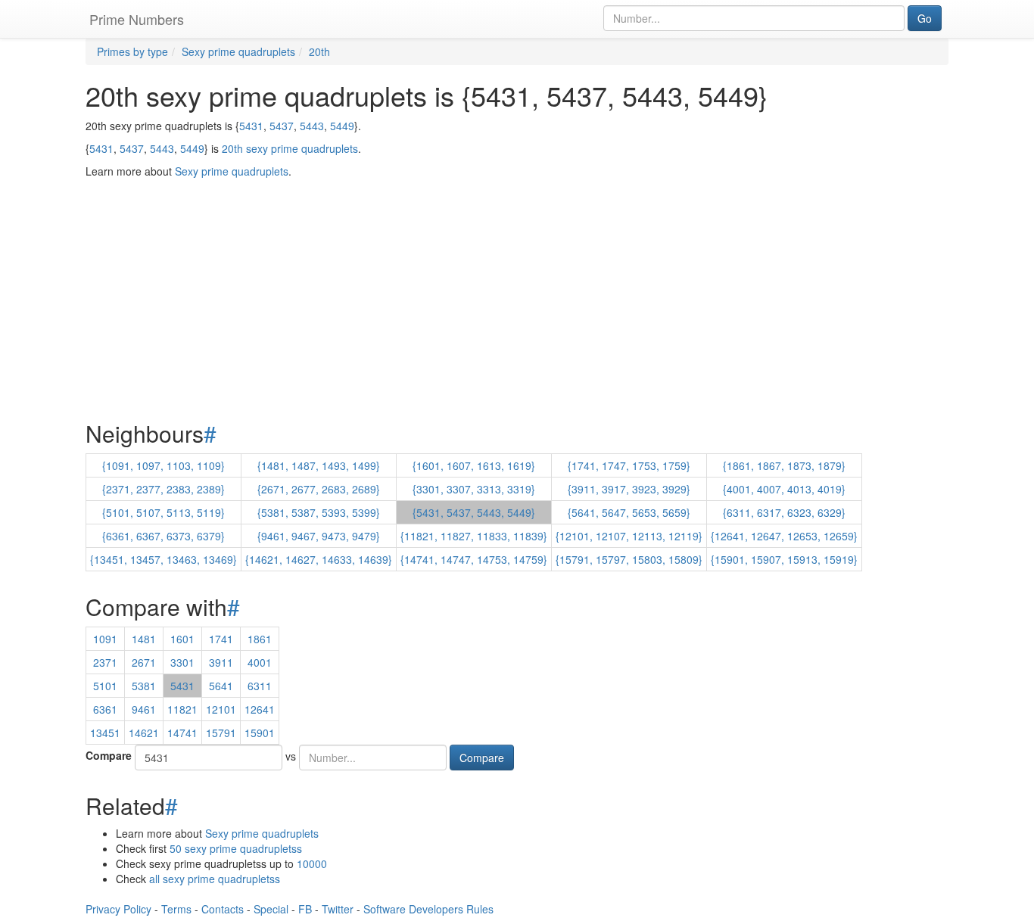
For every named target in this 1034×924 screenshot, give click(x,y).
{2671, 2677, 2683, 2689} (318, 488)
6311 (260, 685)
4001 (260, 662)
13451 (105, 732)
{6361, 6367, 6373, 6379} (163, 535)
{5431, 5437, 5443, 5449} (474, 512)
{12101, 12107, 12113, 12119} (629, 535)
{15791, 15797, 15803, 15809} (629, 559)
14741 (182, 732)
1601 (182, 638)
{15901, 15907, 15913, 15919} (784, 559)
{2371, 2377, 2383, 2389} (163, 488)
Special (271, 908)
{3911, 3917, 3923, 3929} (629, 488)
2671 (144, 662)
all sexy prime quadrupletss (214, 878)
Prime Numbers (136, 19)
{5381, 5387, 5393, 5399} (318, 512)
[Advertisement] (517, 262)
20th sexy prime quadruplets (290, 148)
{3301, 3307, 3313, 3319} (474, 488)
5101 (105, 685)
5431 (251, 125)
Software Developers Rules (428, 908)
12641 (259, 709)
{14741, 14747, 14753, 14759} (473, 559)
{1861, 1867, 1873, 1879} (784, 465)
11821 (182, 709)
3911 (221, 662)
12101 (221, 709)
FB (305, 908)
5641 (221, 685)
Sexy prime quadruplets (262, 833)
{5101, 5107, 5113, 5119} (163, 512)
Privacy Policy (118, 908)
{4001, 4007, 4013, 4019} (784, 488)
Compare (109, 755)
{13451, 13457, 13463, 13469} (163, 559)
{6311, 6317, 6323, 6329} (784, 512)
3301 (182, 662)
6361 (105, 709)
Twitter (337, 908)
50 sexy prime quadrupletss (236, 848)
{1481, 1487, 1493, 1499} (318, 465)
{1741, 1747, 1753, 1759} (629, 465)
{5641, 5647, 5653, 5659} (629, 512)
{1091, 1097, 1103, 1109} (163, 465)
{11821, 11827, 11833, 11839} (473, 535)
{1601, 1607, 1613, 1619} (474, 465)
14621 (144, 732)
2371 (105, 662)
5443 (312, 125)
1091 (105, 638)
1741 (221, 638)
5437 (281, 125)
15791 (221, 732)
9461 (144, 709)
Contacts (222, 908)
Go (924, 18)
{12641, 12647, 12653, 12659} (784, 535)
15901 (259, 732)
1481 (144, 638)
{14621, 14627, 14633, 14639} (318, 559)
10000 (312, 863)
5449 (342, 125)
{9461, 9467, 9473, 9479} (318, 535)
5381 (144, 685)
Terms (176, 908)
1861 (260, 638)
